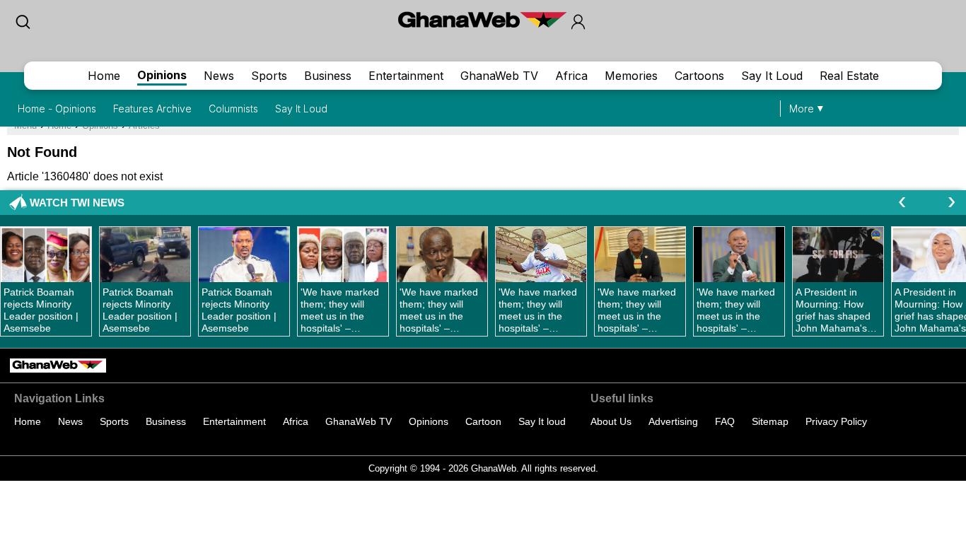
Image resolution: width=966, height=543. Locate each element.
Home (104, 76)
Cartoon (483, 421)
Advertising (673, 421)
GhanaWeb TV (499, 76)
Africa (571, 76)
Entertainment (405, 76)
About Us (611, 421)
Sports (269, 76)
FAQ (725, 421)
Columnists (233, 109)
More (801, 109)
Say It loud (542, 421)
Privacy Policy (836, 421)
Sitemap (770, 421)
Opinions (162, 75)
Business (327, 76)
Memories (631, 76)
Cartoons (699, 76)
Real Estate (849, 76)
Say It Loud (772, 76)
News (219, 76)
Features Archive (152, 109)
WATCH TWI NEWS (77, 203)
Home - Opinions (57, 109)
